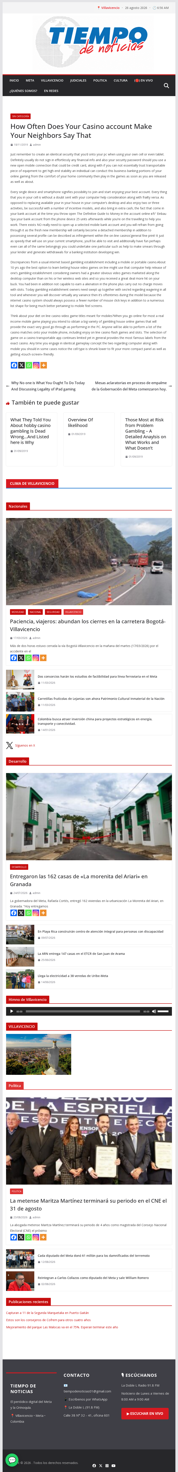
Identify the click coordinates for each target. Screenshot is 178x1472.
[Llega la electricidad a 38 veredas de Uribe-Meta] (20, 979)
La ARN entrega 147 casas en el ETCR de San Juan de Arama (81, 954)
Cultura (120, 80)
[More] (43, 365)
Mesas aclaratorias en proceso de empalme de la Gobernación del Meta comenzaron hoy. (129, 386)
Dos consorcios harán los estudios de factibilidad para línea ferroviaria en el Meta (97, 676)
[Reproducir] (12, 1011)
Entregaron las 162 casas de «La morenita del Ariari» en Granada (79, 880)
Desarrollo (19, 867)
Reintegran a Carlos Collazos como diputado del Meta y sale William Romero (93, 1278)
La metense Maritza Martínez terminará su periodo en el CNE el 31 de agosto (88, 1204)
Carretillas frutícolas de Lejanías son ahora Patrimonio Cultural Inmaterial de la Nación (101, 699)
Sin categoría (20, 116)
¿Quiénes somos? (23, 91)
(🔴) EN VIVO (143, 80)
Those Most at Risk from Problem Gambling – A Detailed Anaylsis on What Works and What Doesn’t (145, 434)
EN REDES (51, 91)
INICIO (14, 80)
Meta (30, 80)
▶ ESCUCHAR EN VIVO (145, 1413)
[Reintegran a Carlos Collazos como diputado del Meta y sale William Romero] (20, 1281)
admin (37, 145)
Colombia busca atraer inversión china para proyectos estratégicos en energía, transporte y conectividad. (95, 721)
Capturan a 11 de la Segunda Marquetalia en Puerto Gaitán (47, 1313)
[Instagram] (36, 365)
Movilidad (18, 611)
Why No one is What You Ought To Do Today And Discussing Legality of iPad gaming (48, 386)
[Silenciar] (154, 1011)
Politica (100, 80)
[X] (21, 365)
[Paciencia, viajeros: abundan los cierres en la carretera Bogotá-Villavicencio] (89, 561)
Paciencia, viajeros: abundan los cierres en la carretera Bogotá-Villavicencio (88, 625)
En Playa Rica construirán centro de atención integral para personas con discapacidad (100, 931)
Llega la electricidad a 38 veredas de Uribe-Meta (73, 976)
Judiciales (78, 80)
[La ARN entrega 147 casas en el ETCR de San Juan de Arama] (20, 957)
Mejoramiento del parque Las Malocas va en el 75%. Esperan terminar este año (62, 1327)
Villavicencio (52, 80)
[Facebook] (14, 365)
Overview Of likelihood (80, 422)
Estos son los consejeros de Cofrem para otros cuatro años (48, 1320)
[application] (89, 1011)
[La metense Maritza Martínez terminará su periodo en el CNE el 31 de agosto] (89, 1141)
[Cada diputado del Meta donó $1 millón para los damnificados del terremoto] (20, 1259)
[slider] (164, 1011)
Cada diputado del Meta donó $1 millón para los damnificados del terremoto (94, 1256)
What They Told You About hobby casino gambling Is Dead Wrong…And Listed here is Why (30, 431)
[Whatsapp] (29, 365)
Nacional (35, 611)
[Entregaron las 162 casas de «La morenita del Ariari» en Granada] (89, 816)
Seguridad (53, 611)
